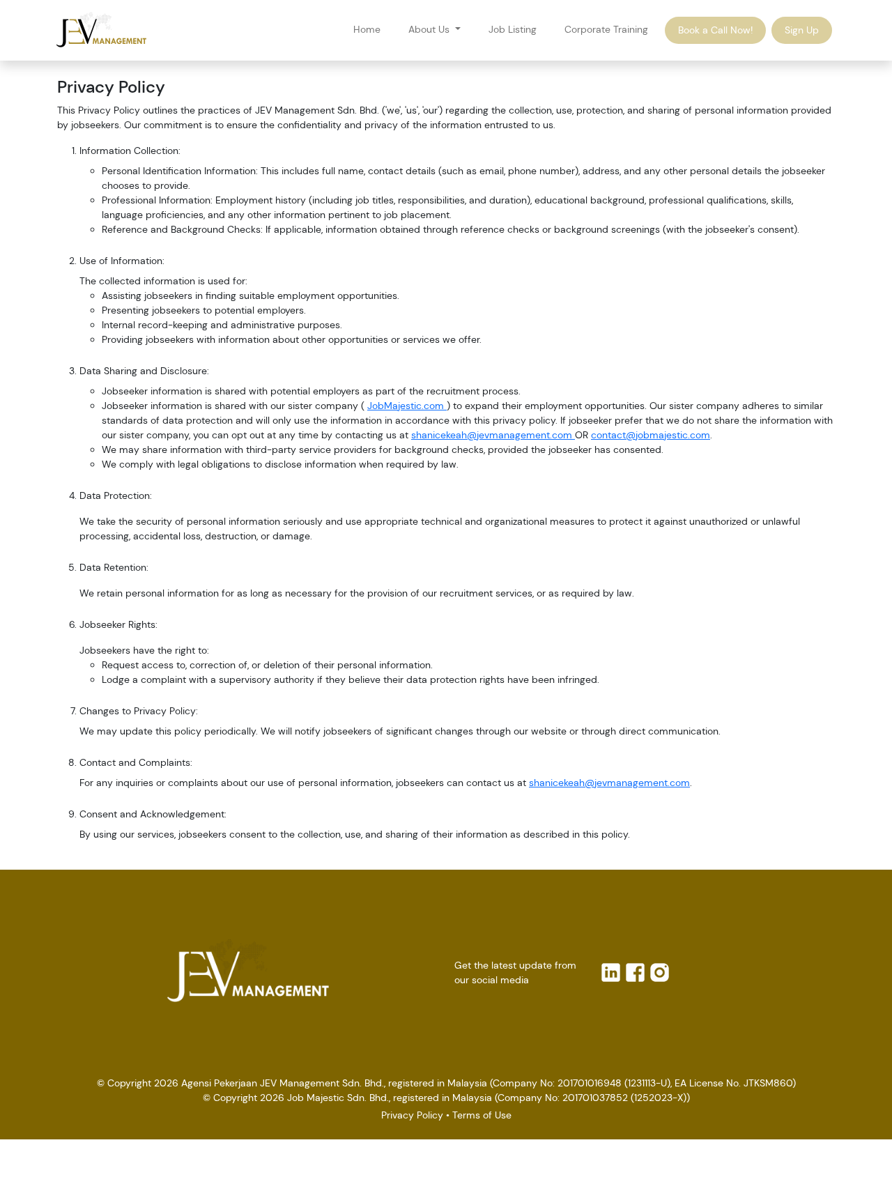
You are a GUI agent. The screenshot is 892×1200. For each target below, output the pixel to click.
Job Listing (513, 29)
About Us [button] (430, 29)
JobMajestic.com (407, 405)
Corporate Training (606, 29)
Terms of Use (482, 1115)
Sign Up (802, 30)
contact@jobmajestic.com (650, 435)
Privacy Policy (412, 1115)
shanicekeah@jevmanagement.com (493, 435)
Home (366, 29)
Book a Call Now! (715, 30)
